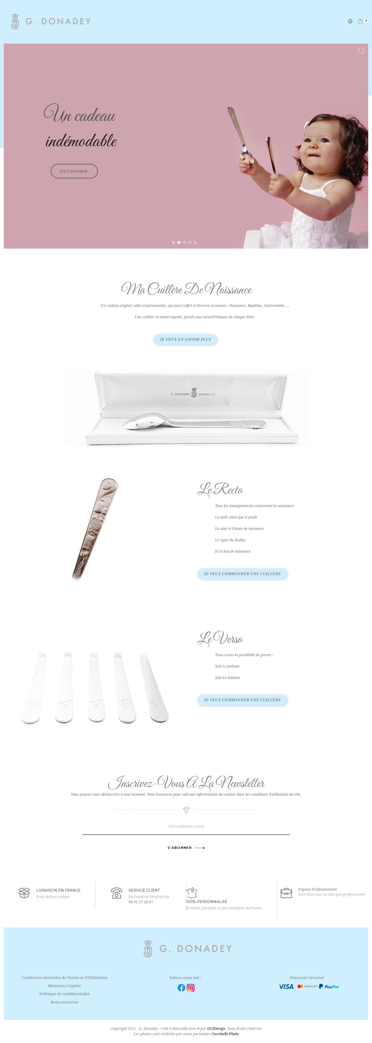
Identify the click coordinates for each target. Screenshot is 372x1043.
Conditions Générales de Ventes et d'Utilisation (65, 977)
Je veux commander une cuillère (242, 574)
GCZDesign (216, 1029)
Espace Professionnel (317, 889)
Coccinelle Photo (225, 1034)
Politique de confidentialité (64, 994)
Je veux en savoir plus (185, 339)
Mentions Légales (64, 986)
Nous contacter (64, 1002)
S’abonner (180, 847)
